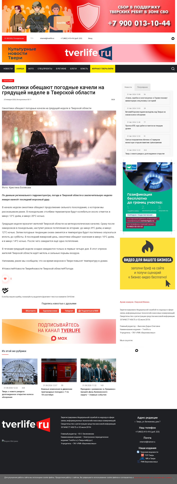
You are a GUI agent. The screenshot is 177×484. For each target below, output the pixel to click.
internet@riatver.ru (147, 442)
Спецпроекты (45, 69)
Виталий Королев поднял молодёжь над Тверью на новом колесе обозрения (145, 113)
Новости (8, 69)
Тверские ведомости (149, 452)
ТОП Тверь (149, 455)
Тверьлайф (8, 81)
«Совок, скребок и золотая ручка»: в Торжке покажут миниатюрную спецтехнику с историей (146, 99)
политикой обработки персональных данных (153, 477)
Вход (90, 38)
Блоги (73, 69)
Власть (84, 69)
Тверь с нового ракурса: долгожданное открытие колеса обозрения (17, 394)
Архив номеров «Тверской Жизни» (135, 302)
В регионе (61, 69)
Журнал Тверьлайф (102, 69)
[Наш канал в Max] (173, 39)
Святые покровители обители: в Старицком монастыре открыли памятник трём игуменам (143, 141)
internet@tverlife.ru (47, 38)
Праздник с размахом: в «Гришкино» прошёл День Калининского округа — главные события (98, 392)
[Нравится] (5, 278)
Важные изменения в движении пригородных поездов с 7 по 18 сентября (56, 392)
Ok (89, 481)
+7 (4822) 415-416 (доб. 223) (71, 38)
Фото (31, 69)
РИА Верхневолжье (149, 462)
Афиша (20, 69)
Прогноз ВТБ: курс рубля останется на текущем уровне (144, 127)
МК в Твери (150, 458)
